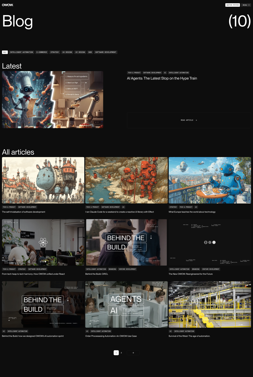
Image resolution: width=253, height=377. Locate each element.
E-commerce (42, 52)
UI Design (80, 52)
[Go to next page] (133, 352)
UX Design (67, 52)
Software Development (105, 52)
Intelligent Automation (21, 52)
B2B (90, 52)
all (5, 52)
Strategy (55, 52)
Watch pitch (233, 5)
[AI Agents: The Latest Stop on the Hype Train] (64, 99)
